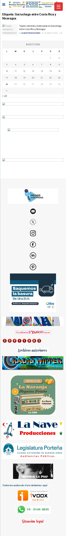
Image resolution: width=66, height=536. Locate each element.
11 (15, 71)
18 (15, 78)
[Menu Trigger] (58, 6)
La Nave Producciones (30, 33)
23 (59, 78)
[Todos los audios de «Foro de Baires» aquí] (33, 495)
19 (24, 78)
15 (50, 71)
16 (59, 71)
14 (42, 71)
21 (42, 78)
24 (7, 84)
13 (33, 71)
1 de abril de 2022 (50, 33)
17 (7, 78)
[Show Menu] (3, 4)
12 (24, 71)
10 (7, 71)
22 (50, 78)
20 (33, 78)
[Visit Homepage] (32, 5)
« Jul (4, 96)
